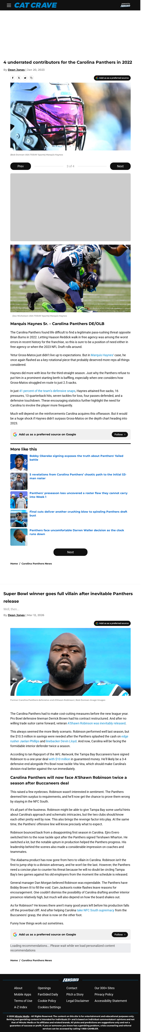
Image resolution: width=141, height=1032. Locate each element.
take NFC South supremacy (95, 910)
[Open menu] (9, 5)
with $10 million (59, 759)
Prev (21, 166)
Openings (44, 988)
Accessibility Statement (111, 1001)
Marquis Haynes (102, 355)
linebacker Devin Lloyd (61, 741)
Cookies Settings (49, 1007)
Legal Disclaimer (77, 1001)
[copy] (31, 77)
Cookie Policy (47, 1001)
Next (120, 166)
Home (14, 563)
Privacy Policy (104, 994)
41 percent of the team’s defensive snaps (47, 391)
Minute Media (22, 1016)
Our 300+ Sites (105, 988)
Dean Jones (16, 69)
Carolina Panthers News (36, 563)
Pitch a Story (75, 994)
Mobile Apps (22, 994)
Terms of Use (23, 1001)
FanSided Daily (48, 994)
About (18, 988)
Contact (71, 988)
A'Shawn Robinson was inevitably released (97, 723)
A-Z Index (20, 1007)
